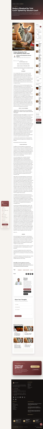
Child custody (29, 385)
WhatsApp (38, 122)
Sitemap (41, 426)
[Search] (40, 26)
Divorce (29, 386)
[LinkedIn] (20, 397)
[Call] (3, 227)
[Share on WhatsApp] (32, 274)
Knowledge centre (15, 407)
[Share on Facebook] (26, 274)
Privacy (35, 426)
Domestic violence (30, 387)
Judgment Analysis (38, 80)
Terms (38, 426)
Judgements (39, 37)
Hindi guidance (14, 409)
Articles (40, 78)
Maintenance (39, 32)
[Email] (7, 227)
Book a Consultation (27, 291)
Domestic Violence (38, 34)
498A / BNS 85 (29, 383)
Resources (15, 401)
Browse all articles (30, 414)
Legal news (14, 408)
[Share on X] (28, 274)
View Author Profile (27, 289)
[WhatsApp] (5, 227)
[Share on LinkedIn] (30, 274)
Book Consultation (38, 120)
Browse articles (36, 369)
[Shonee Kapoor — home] (15, 383)
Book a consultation (34, 366)
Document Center (39, 38)
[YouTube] (22, 397)
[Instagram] (16, 397)
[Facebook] (13, 397)
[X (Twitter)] (18, 397)
